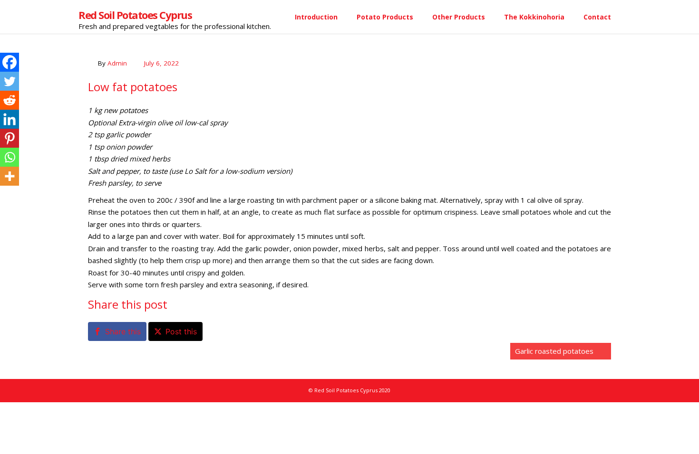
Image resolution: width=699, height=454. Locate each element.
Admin (117, 63)
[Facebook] (9, 62)
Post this (181, 331)
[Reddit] (9, 100)
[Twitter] (9, 81)
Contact (597, 16)
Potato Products (385, 16)
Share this (123, 331)
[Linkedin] (9, 119)
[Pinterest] (9, 138)
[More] (9, 176)
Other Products (458, 16)
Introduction (316, 16)
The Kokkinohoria (534, 16)
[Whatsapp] (9, 157)
